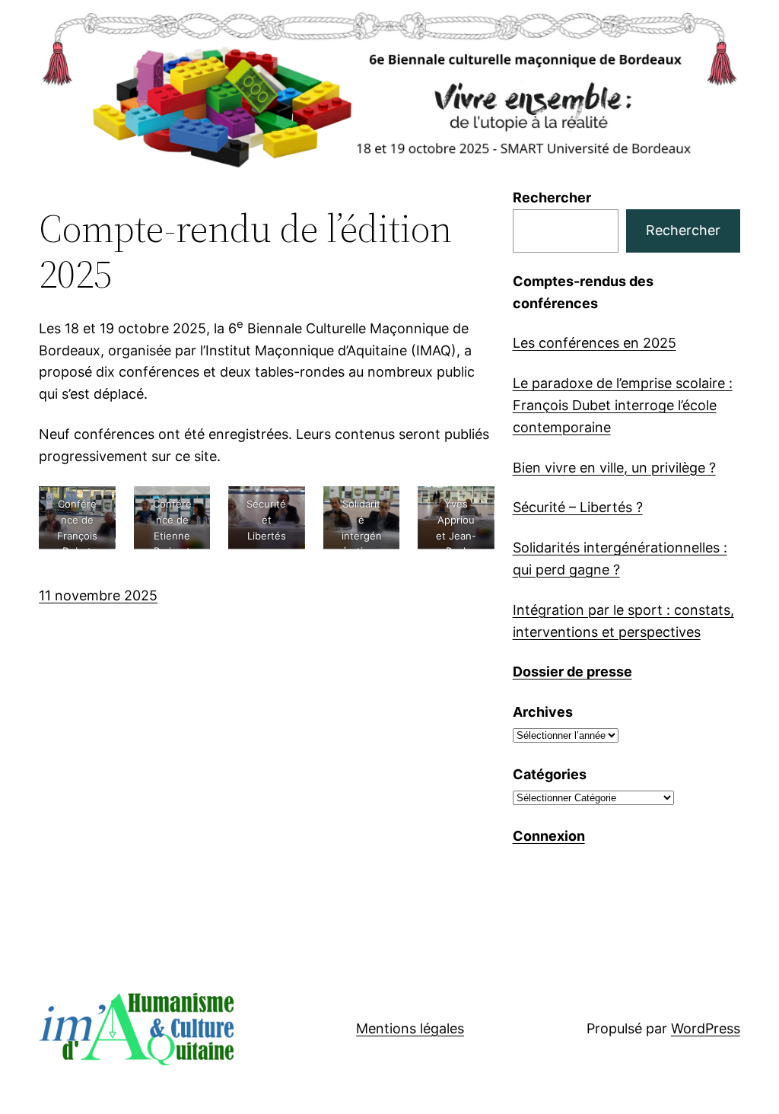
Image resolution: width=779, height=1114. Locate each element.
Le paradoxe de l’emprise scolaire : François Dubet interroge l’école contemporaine (623, 405)
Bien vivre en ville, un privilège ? (614, 468)
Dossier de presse (572, 672)
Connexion (549, 836)
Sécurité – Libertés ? (578, 507)
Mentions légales (410, 1028)
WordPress (705, 1028)
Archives (543, 712)
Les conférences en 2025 (594, 343)
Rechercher (552, 197)
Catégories (550, 774)
